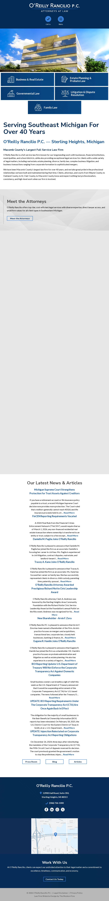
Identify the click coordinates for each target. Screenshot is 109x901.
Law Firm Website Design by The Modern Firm (54, 896)
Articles (78, 761)
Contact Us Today (54, 879)
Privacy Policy (76, 893)
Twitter (63, 809)
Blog (54, 761)
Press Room (31, 761)
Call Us (48, 24)
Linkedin (52, 809)
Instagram (57, 809)
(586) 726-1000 (56, 803)
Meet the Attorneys (20, 218)
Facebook (46, 809)
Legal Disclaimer (60, 893)
